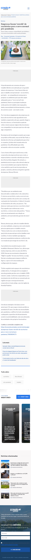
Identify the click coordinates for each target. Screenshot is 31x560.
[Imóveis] (15, 510)
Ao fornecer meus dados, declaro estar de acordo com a (15, 543)
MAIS (23, 397)
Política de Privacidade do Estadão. (9, 544)
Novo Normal (18, 376)
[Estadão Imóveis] (5, 8)
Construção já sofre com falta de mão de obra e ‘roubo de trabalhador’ (15, 359)
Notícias (9, 14)
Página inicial (4, 14)
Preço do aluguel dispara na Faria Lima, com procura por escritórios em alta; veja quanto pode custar (15, 353)
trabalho (19, 382)
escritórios (6, 376)
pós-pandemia (7, 382)
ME (15, 549)
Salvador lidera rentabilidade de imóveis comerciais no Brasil (14, 347)
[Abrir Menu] (28, 8)
